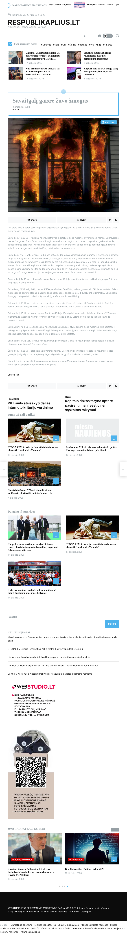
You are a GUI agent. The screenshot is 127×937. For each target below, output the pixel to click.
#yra (91, 44)
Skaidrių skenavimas (68, 924)
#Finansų (107, 44)
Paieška (12, 616)
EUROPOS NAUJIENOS (22, 860)
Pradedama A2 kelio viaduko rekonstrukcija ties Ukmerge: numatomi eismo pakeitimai (91, 448)
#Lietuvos (46, 44)
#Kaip (56, 44)
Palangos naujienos (30, 931)
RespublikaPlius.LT (44, 22)
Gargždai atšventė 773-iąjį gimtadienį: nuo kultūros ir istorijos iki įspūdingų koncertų (30, 491)
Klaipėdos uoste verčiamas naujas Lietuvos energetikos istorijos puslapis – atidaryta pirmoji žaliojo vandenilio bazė (33, 547)
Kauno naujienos (115, 928)
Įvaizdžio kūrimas (40, 928)
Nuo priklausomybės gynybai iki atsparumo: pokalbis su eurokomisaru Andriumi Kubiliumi (42, 73)
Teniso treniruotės (74, 928)
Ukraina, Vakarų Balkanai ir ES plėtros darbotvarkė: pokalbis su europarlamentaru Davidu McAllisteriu (31, 872)
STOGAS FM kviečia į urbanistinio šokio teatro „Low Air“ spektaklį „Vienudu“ (33, 448)
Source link (13, 374)
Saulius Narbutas (20, 928)
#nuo (99, 44)
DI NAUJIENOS (76, 860)
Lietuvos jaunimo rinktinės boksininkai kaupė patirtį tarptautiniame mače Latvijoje (49, 657)
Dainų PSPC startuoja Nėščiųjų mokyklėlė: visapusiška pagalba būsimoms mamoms (50, 673)
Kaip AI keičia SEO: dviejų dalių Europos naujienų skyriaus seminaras (101, 71)
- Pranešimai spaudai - (95, 928)
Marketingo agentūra (21, 924)
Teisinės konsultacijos (45, 924)
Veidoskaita (56, 928)
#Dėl (63, 44)
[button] (113, 830)
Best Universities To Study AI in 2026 (84, 869)
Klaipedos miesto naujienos (94, 924)
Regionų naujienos (9, 931)
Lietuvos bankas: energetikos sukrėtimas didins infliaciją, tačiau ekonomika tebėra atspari (53, 665)
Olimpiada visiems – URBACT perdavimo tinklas (75, 4)
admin (16, 109)
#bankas (83, 44)
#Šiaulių (72, 44)
